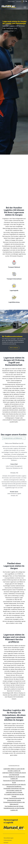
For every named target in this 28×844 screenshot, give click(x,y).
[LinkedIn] (26, 1)
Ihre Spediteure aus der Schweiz (14, 806)
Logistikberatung (14, 302)
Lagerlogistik (14, 290)
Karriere (6, 842)
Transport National (14, 267)
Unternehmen (8, 840)
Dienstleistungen (8, 838)
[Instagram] (24, 1)
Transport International (14, 279)
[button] (25, 152)
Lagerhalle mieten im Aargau (14, 792)
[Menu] (25, 7)
